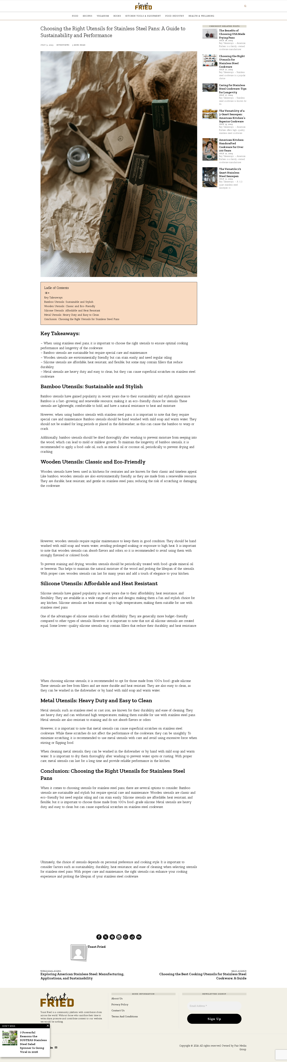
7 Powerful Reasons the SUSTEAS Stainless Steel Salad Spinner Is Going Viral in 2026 (33, 1042)
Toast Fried (97, 947)
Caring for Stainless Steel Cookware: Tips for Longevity (232, 88)
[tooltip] (99, 937)
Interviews (62, 45)
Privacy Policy (119, 1004)
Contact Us (118, 1010)
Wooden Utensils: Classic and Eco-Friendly (69, 306)
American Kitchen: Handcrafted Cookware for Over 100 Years (231, 145)
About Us (117, 998)
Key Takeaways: (53, 297)
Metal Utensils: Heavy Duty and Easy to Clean (71, 314)
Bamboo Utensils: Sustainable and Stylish (68, 301)
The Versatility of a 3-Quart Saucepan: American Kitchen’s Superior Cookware (232, 116)
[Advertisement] (119, 515)
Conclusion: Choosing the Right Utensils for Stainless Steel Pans (81, 319)
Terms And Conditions (124, 1016)
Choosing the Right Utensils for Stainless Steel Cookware (232, 61)
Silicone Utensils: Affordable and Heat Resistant (72, 310)
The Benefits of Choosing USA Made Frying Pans (232, 34)
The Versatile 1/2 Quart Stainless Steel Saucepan (230, 172)
